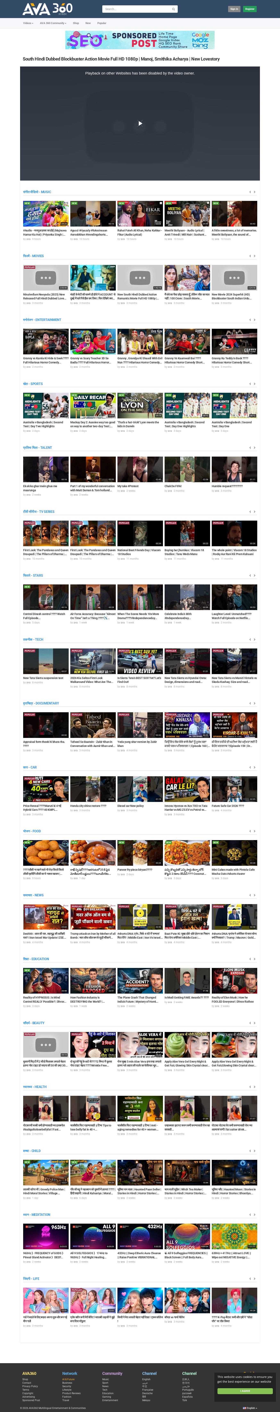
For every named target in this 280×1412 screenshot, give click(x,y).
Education (108, 1393)
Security (66, 1386)
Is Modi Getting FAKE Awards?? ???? (187, 997)
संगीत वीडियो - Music (37, 192)
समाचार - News (33, 895)
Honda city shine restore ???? (88, 805)
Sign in (234, 9)
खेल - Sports (33, 384)
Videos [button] (27, 23)
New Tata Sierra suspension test (43, 678)
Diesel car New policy (130, 805)
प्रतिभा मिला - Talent (37, 448)
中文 (144, 1386)
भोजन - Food (32, 831)
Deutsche (147, 1393)
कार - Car (30, 767)
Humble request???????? (227, 486)
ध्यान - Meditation (36, 1215)
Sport (105, 1382)
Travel (65, 1400)
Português (188, 1389)
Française (147, 1389)
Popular (101, 23)
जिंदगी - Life (31, 1279)
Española (187, 1396)
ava (28, 239)
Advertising (28, 1396)
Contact (26, 1382)
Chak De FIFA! (173, 486)
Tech (104, 1389)
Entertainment (110, 1400)
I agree (245, 1391)
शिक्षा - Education (36, 959)
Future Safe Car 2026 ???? (228, 805)
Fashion (66, 1396)
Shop (76, 23)
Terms (25, 1389)
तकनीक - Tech (33, 639)
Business (67, 1382)
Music (105, 1379)
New (88, 23)
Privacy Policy (30, 1386)
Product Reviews (71, 1393)
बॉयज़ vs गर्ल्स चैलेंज (174, 1317)
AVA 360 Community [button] (52, 23)
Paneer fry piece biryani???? (134, 869)
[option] (45, 220)
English (146, 1379)
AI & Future (68, 1379)
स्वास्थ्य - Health (35, 1087)
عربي (145, 1382)
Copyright (27, 1393)
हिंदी (144, 1396)
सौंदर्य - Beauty (33, 1023)
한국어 (186, 1382)
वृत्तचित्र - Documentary (41, 703)
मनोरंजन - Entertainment (42, 320)
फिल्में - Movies (33, 256)
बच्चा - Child (31, 1151)
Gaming (106, 1396)
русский (186, 1393)
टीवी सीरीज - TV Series (39, 512)
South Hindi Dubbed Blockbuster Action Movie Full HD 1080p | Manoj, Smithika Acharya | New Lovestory (121, 59)
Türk (184, 1400)
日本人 (186, 1379)
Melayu (146, 1400)
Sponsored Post (31, 1400)
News (105, 1386)
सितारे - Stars (33, 575)
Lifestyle (66, 1389)
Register (249, 9)
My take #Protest (127, 486)
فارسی (186, 1386)
